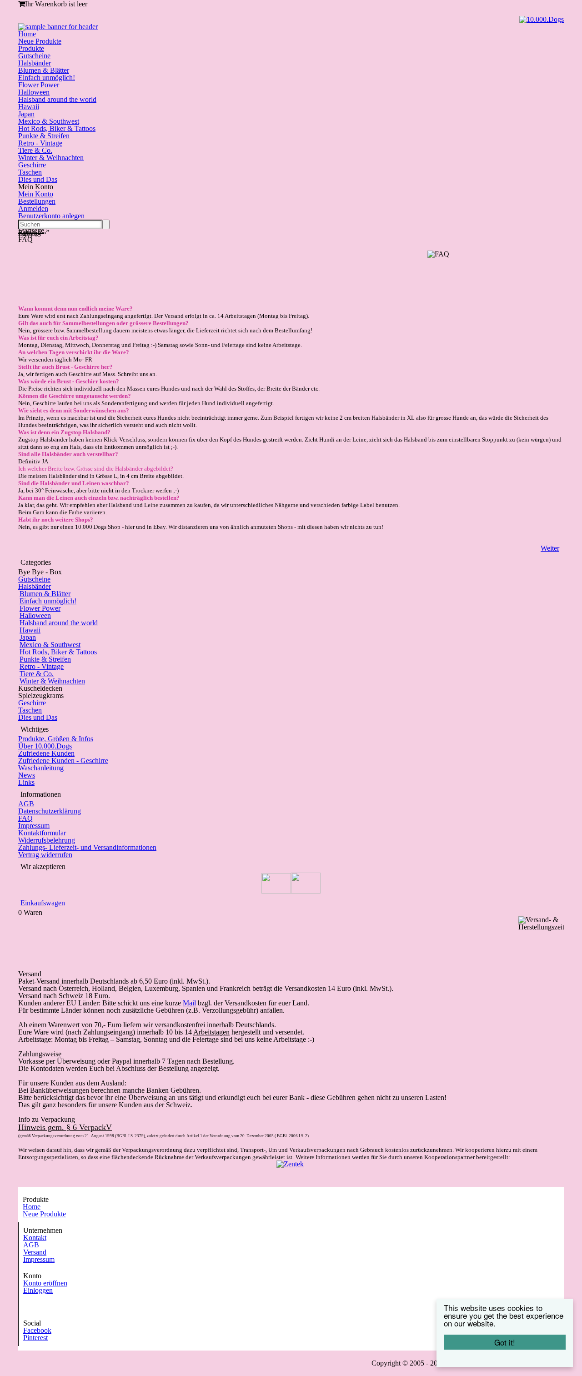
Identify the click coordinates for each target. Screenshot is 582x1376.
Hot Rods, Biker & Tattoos (56, 128)
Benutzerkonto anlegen (51, 216)
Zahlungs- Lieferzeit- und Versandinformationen (87, 847)
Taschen (30, 172)
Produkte (31, 48)
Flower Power (38, 85)
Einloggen (38, 1290)
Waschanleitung (41, 768)
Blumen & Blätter (43, 70)
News (26, 775)
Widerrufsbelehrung (46, 840)
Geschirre (32, 165)
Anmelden (33, 208)
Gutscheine (34, 56)
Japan (26, 114)
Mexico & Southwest (48, 121)
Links (26, 782)
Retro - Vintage (40, 143)
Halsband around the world (57, 99)
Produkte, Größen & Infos (55, 739)
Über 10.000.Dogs (45, 746)
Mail (189, 1003)
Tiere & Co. (35, 150)
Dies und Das (37, 179)
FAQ (25, 818)
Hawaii (28, 106)
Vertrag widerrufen (45, 855)
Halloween (34, 92)
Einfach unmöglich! (46, 77)
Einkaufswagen (42, 903)
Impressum (34, 825)
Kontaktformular (42, 833)
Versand (34, 1252)
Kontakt (34, 1237)
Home (27, 34)
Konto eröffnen (45, 1283)
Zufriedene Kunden (46, 753)
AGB (26, 804)
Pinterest (35, 1337)
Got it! (504, 1342)
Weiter (550, 548)
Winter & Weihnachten (51, 157)
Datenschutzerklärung (49, 811)
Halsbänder (34, 63)
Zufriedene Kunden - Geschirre (63, 760)
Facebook (37, 1330)
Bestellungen (36, 201)
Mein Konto (35, 194)
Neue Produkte (39, 41)
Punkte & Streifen (44, 136)
